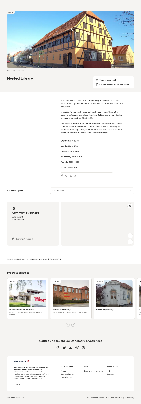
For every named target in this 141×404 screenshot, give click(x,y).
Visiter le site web (106, 80)
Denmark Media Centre (93, 371)
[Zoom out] (130, 241)
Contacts (110, 374)
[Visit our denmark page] (57, 347)
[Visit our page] (64, 347)
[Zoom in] (130, 235)
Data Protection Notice (95, 398)
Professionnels (66, 377)
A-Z (108, 371)
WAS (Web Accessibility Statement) (120, 398)
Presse (63, 371)
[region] (97, 224)
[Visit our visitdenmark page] (70, 347)
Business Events (67, 374)
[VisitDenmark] (21, 361)
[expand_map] (129, 205)
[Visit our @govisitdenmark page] (77, 347)
